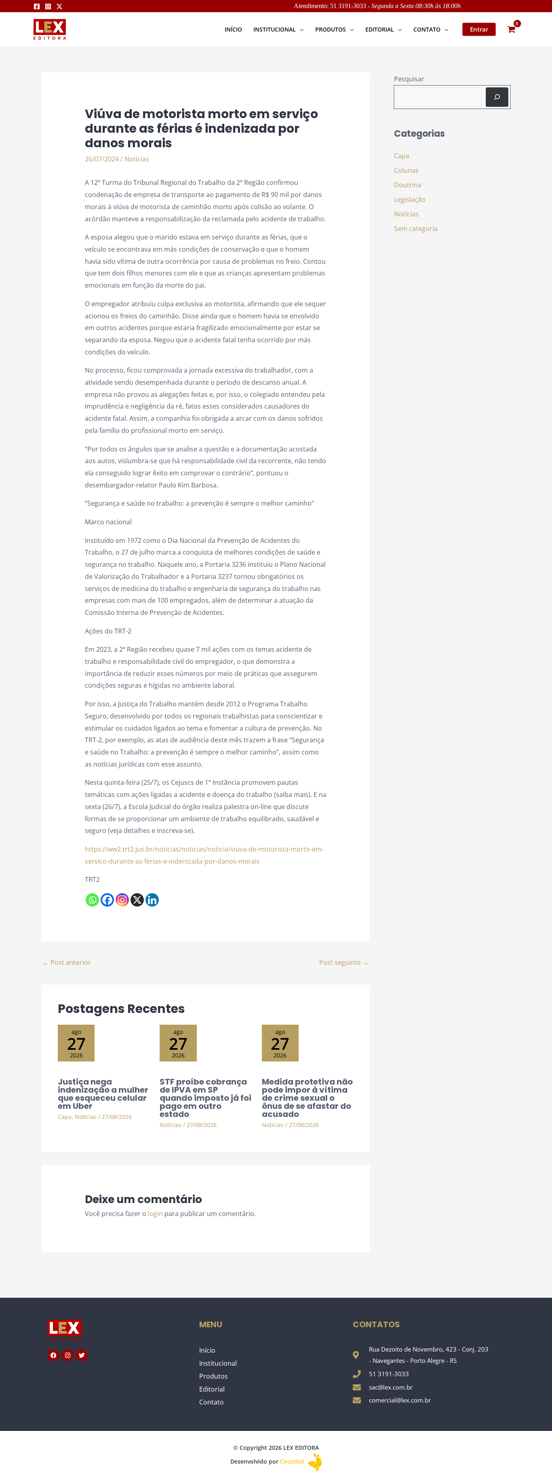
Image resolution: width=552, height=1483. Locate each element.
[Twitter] (59, 6)
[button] (300, 29)
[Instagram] (48, 6)
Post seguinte (344, 962)
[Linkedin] (152, 900)
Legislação (410, 199)
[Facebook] (37, 6)
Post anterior (66, 962)
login (155, 1213)
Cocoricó (293, 1461)
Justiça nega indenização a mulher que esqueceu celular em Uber (103, 1094)
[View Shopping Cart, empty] (511, 29)
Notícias (136, 159)
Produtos (213, 1376)
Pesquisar (409, 78)
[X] (137, 900)
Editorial (212, 1389)
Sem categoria (416, 228)
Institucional (218, 1363)
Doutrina (407, 184)
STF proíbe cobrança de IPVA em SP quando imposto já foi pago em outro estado (205, 1098)
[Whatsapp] (92, 900)
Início (207, 1350)
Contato (211, 1402)
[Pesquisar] (497, 97)
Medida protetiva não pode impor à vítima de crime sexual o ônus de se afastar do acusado (307, 1098)
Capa (65, 1117)
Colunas (406, 170)
